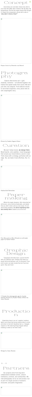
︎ (2, 363)
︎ (5, 363)
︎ (30, 2)
